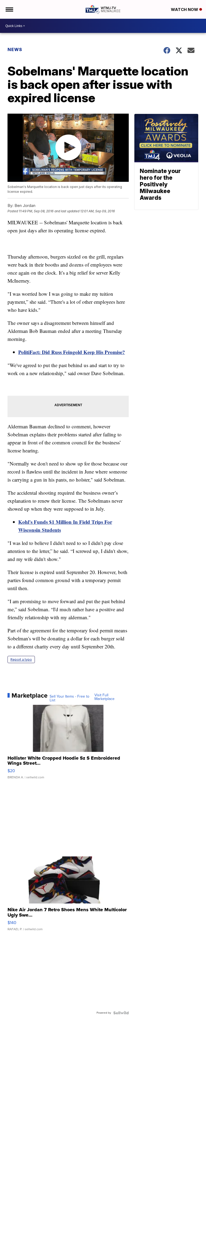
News (15, 49)
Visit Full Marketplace (104, 697)
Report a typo (21, 659)
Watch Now (185, 9)
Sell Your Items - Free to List (69, 698)
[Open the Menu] (9, 9)
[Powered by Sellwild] (121, 1013)
